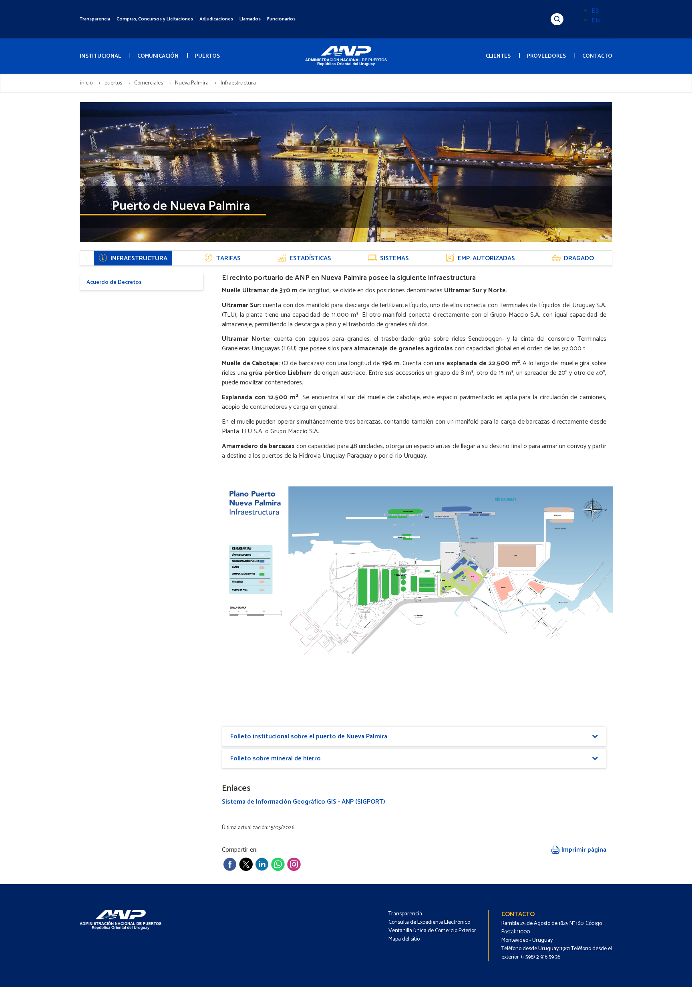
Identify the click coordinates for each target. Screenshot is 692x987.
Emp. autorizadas (486, 258)
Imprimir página (583, 849)
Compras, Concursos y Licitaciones (155, 19)
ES (595, 11)
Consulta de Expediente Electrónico (429, 922)
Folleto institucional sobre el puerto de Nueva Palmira (308, 736)
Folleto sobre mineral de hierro (275, 758)
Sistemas (394, 258)
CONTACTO (597, 56)
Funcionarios (281, 19)
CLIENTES (498, 56)
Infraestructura (139, 258)
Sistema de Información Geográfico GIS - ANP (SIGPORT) (303, 801)
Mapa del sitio (404, 939)
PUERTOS (207, 56)
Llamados (250, 19)
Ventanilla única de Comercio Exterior (432, 930)
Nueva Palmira (192, 83)
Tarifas (228, 258)
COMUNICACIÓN (158, 56)
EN (596, 20)
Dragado (579, 258)
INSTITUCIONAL (100, 56)
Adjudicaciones (216, 19)
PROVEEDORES (546, 56)
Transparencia (95, 19)
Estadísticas (310, 258)
